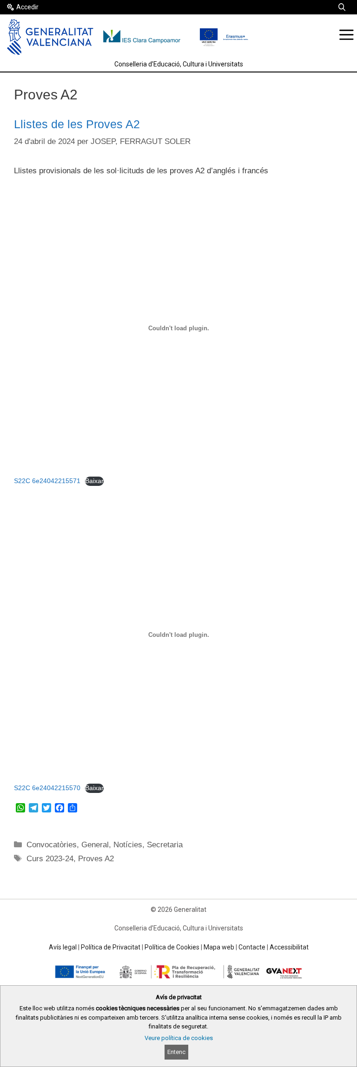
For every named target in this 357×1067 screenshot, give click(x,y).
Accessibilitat (289, 947)
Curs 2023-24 (49, 858)
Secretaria (165, 844)
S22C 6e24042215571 (47, 481)
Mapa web (219, 947)
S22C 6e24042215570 (47, 788)
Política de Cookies (172, 947)
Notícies (127, 844)
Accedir (27, 7)
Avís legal (63, 947)
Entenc (176, 1051)
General (95, 844)
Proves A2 (96, 858)
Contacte (251, 947)
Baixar (94, 481)
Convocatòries (51, 844)
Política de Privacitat (110, 947)
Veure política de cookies (179, 1037)
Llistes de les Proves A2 (77, 124)
